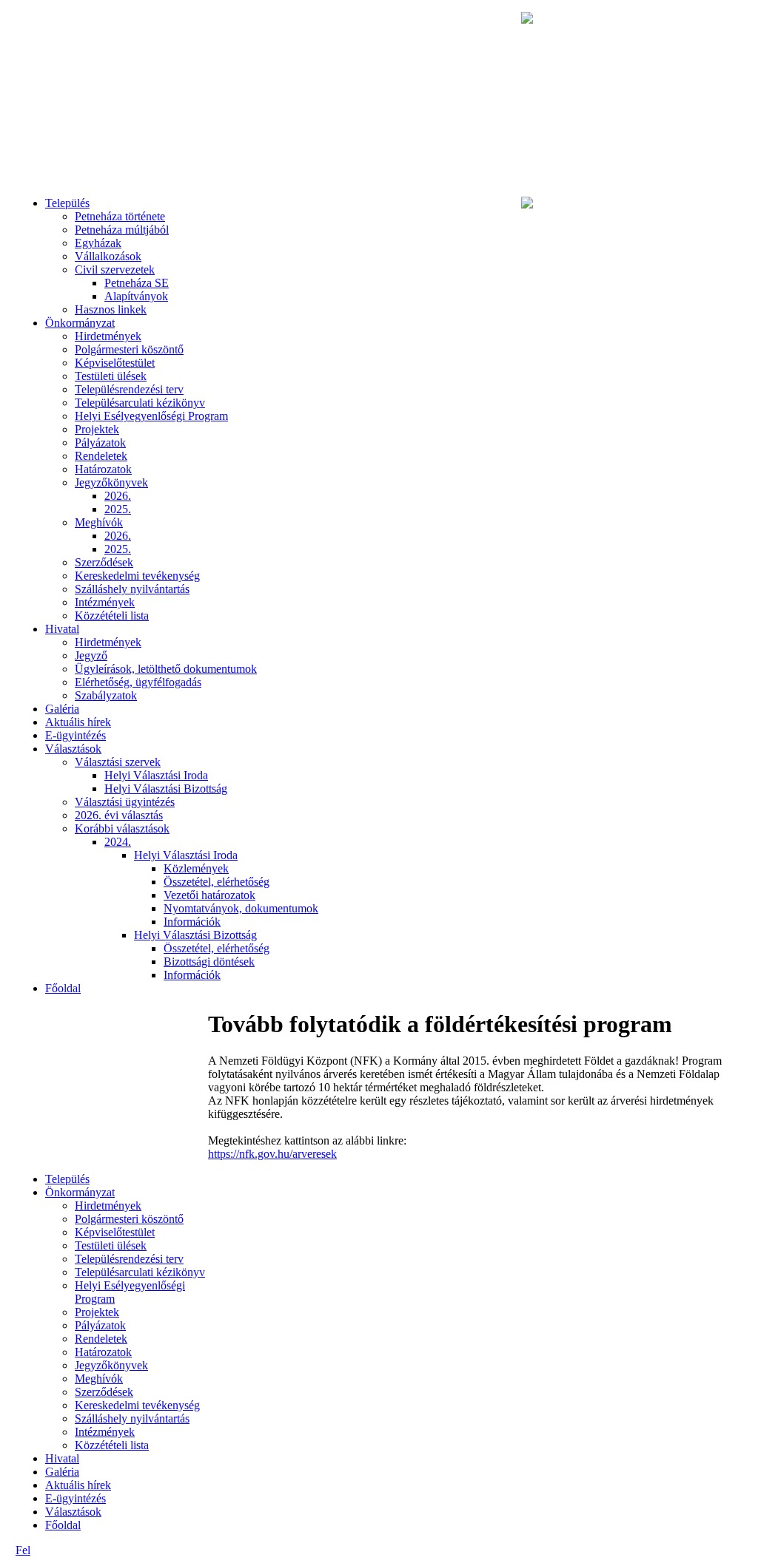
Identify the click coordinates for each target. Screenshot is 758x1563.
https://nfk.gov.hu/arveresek (272, 1153)
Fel (23, 1550)
